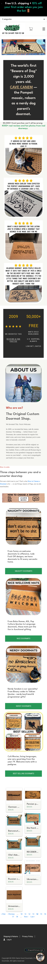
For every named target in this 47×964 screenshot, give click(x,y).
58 (17, 917)
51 (25, 914)
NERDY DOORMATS (23, 706)
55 (41, 914)
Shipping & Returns (10, 936)
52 (29, 914)
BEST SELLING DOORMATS (23, 773)
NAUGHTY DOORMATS (23, 571)
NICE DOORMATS (23, 638)
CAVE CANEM (21, 87)
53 (33, 914)
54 (37, 914)
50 (21, 914)
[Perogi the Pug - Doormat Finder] (40, 957)
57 (13, 917)
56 (45, 914)
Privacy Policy (27, 936)
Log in (9, 940)
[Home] (13, 29)
